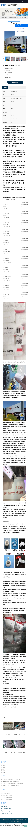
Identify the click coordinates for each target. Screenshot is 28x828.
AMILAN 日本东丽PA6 (6, 799)
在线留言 (3, 770)
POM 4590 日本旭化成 (19, 734)
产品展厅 (16, 17)
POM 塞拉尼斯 (22, 17)
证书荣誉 (3, 767)
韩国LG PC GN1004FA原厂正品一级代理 (10, 779)
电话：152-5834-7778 (6, 808)
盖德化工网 (13, 821)
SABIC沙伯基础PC (5, 793)
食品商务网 (19, 821)
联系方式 (3, 772)
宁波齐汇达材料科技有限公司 (18, 819)
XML (26, 819)
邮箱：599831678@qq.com (7, 811)
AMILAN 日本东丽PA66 (6, 797)
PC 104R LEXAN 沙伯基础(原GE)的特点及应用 (12, 783)
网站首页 (11, 17)
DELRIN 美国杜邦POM (6, 795)
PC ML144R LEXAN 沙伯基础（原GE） (10, 785)
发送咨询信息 (15, 82)
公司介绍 (3, 765)
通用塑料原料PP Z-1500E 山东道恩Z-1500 (10, 781)
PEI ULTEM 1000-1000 (8, 752)
